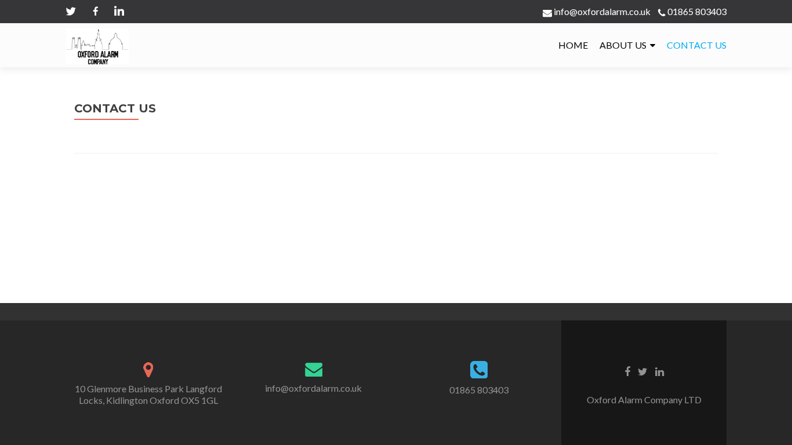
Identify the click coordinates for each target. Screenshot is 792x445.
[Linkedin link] (659, 370)
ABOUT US (623, 44)
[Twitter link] (643, 370)
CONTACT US (696, 44)
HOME (573, 44)
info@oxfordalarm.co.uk (601, 11)
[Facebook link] (627, 370)
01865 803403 (696, 11)
